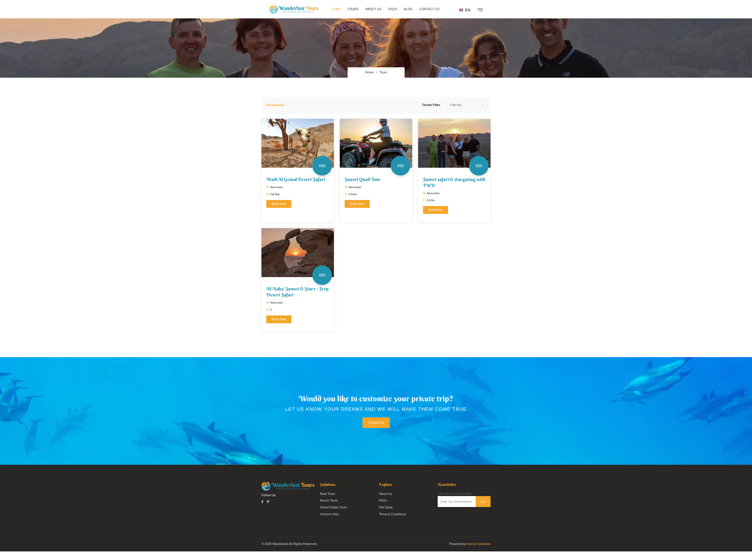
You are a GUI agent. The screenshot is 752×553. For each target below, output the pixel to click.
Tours (353, 9)
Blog (408, 9)
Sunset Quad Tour (363, 179)
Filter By (455, 105)
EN (467, 10)
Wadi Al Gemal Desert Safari (295, 179)
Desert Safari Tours (333, 507)
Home (336, 9)
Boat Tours (327, 493)
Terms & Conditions (392, 514)
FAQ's (392, 9)
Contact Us (429, 9)
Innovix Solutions (479, 544)
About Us (373, 9)
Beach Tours (329, 500)
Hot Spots (386, 507)
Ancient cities (329, 514)
